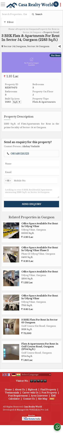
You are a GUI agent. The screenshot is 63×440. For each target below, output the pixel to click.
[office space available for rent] (11, 278)
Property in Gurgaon (26, 29)
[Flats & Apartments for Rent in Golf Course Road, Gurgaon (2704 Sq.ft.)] (11, 352)
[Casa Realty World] (29, 5)
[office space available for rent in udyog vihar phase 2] (11, 254)
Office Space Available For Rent (39, 271)
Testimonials (12, 392)
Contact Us (29, 398)
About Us (20, 389)
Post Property (49, 392)
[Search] (56, 4)
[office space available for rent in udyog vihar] (11, 230)
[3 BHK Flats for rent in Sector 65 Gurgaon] (11, 327)
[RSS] (52, 398)
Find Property (48, 389)
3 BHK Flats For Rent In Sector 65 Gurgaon (39, 321)
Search (38, 14)
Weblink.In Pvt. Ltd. (39, 410)
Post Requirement (18, 395)
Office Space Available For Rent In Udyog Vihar (39, 224)
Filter (10, 22)
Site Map (42, 398)
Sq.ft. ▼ (16, 102)
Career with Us (30, 392)
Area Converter (39, 395)
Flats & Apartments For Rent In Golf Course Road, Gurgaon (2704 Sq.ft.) (39, 346)
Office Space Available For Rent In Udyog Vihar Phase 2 (39, 248)
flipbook (32, 389)
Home (11, 29)
